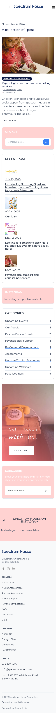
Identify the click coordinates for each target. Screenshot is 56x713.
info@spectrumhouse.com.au (18, 669)
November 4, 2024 (12, 89)
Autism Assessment (12, 593)
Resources (7, 614)
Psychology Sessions (13, 603)
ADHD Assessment (12, 587)
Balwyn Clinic (9, 639)
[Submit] (45, 490)
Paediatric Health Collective (16, 702)
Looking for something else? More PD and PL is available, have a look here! (27, 245)
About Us (7, 634)
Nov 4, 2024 (13, 269)
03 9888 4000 (9, 663)
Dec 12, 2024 (13, 237)
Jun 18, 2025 (13, 179)
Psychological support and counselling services (22, 276)
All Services (8, 582)
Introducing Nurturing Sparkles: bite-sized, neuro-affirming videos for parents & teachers (26, 187)
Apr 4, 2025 (12, 211)
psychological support (16, 78)
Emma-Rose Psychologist (15, 708)
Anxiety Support (10, 598)
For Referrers (9, 650)
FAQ (4, 609)
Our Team (11, 216)
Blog (4, 619)
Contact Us (8, 644)
